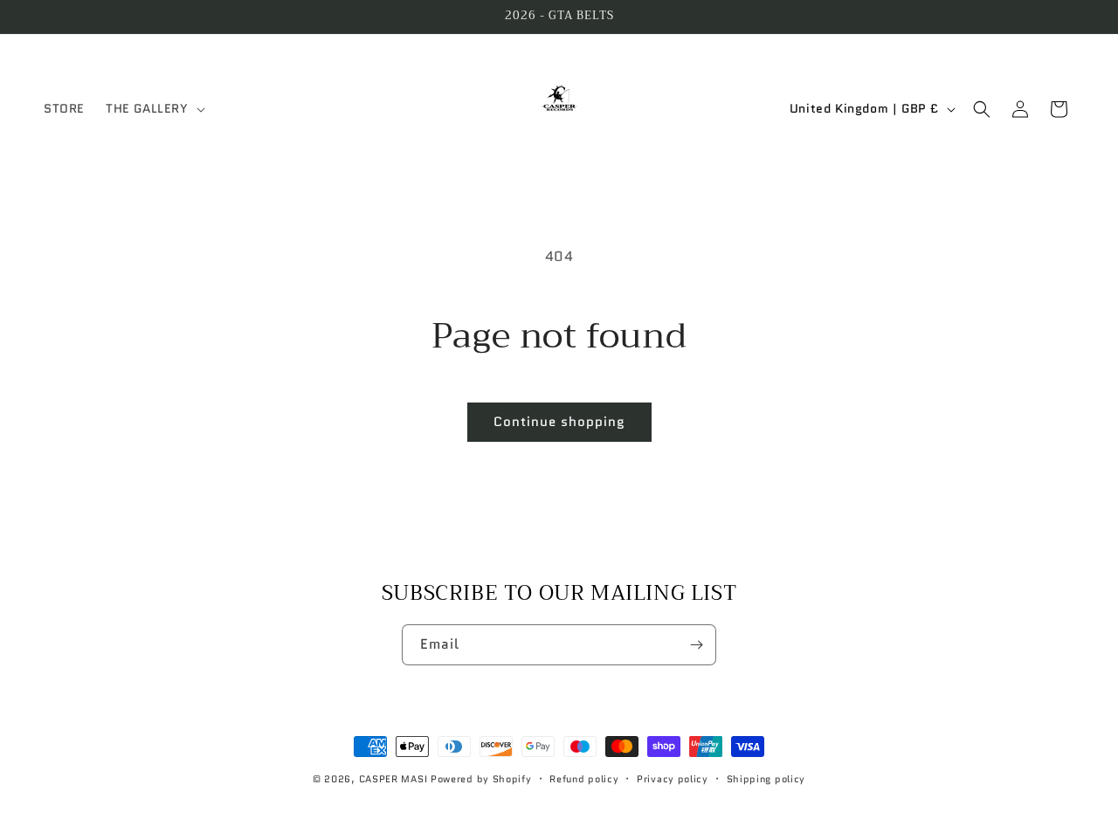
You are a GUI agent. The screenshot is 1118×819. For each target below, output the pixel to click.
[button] (153, 108)
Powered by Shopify (481, 779)
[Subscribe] (696, 644)
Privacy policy (672, 779)
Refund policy (583, 779)
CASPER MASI (393, 779)
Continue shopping (559, 421)
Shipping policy (766, 779)
